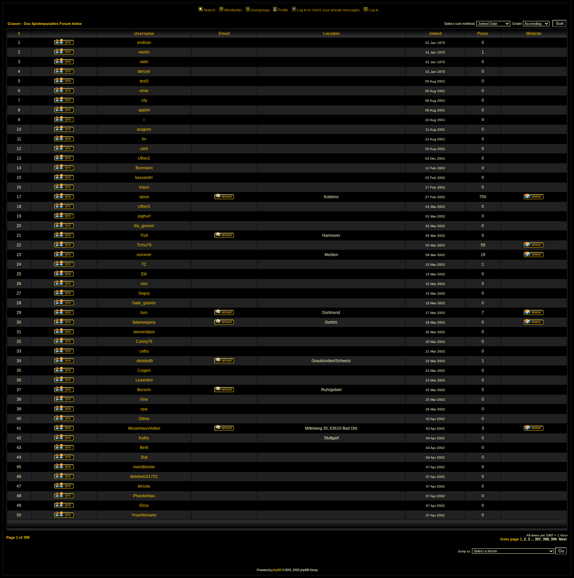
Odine (144, 418)
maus (144, 187)
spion (144, 197)
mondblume (144, 467)
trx (144, 139)
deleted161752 (144, 476)
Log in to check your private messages (328, 10)
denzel (144, 71)
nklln (144, 62)
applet (144, 110)
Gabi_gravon (144, 303)
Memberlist (233, 10)
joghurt (144, 216)
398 (546, 539)
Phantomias (144, 496)
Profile (283, 10)
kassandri (144, 177)
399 (554, 539)
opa (144, 409)
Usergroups (260, 10)
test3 (144, 81)
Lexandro (144, 380)
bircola (144, 486)
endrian (144, 42)
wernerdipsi (144, 332)
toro (144, 312)
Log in (373, 10)
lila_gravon (144, 225)
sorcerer (144, 254)
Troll (144, 235)
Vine (144, 399)
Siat (144, 457)
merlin (144, 52)
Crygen (144, 370)
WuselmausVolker (144, 428)
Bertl (144, 447)
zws (144, 283)
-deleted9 (144, 361)
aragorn (144, 129)
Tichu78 (144, 245)
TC (144, 264)
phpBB (276, 570)
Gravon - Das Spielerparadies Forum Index (45, 24)
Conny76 (144, 341)
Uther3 (144, 206)
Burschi (144, 389)
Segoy (144, 293)
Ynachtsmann (144, 515)
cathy (144, 351)
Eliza (144, 505)
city (144, 100)
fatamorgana (144, 322)
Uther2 (144, 158)
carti (144, 148)
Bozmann (144, 168)
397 (538, 539)
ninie (144, 90)
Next (563, 539)
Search (209, 10)
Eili (144, 274)
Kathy (144, 438)
